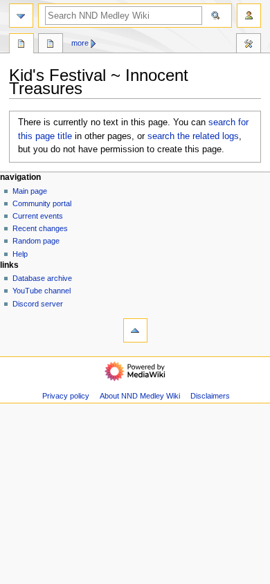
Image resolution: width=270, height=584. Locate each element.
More (80, 43)
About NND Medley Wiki (140, 396)
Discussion (50, 45)
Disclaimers (210, 396)
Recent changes (40, 228)
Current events (37, 216)
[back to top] (135, 330)
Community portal (41, 203)
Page (21, 45)
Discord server (37, 304)
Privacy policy (65, 396)
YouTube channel (41, 290)
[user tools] (249, 15)
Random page (36, 241)
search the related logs (193, 136)
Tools (248, 45)
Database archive (42, 278)
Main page (29, 191)
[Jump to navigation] (21, 15)
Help (20, 254)
